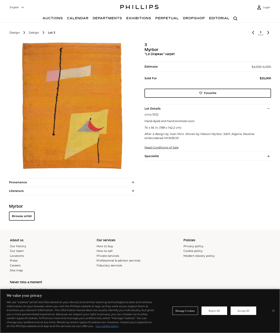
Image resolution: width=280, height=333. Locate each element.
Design (14, 32)
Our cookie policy (107, 326)
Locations (17, 256)
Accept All (243, 310)
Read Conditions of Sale (162, 147)
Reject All (214, 310)
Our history (18, 246)
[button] (71, 106)
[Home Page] (139, 7)
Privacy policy (193, 246)
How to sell (105, 251)
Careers (15, 265)
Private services (108, 256)
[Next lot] (268, 32)
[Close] (273, 310)
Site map (16, 270)
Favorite (210, 93)
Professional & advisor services (118, 260)
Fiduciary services (109, 265)
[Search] (235, 19)
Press (14, 260)
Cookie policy (193, 251)
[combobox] (17, 7)
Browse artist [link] (22, 216)
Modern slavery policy (199, 256)
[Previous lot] (253, 32)
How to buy (105, 246)
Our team (17, 251)
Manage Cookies (185, 310)
